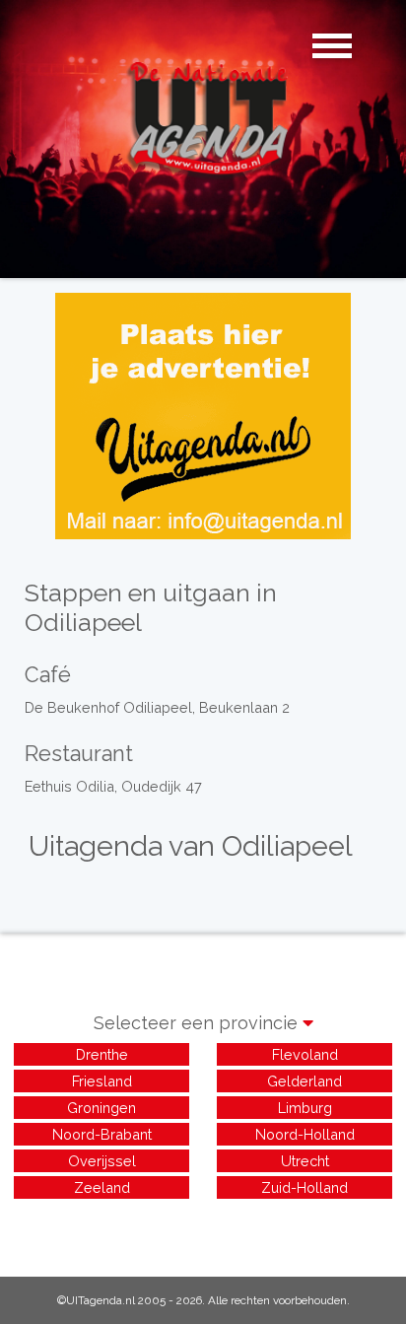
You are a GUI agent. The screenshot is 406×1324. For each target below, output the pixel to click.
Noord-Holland (305, 1134)
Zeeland (102, 1187)
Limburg (305, 1107)
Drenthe (102, 1054)
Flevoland (305, 1054)
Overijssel (102, 1160)
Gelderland (304, 1081)
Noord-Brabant (102, 1134)
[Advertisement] (203, 1227)
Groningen (101, 1107)
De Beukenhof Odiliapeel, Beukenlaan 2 (157, 707)
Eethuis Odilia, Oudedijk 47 (113, 786)
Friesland (102, 1081)
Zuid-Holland (304, 1187)
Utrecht (305, 1160)
